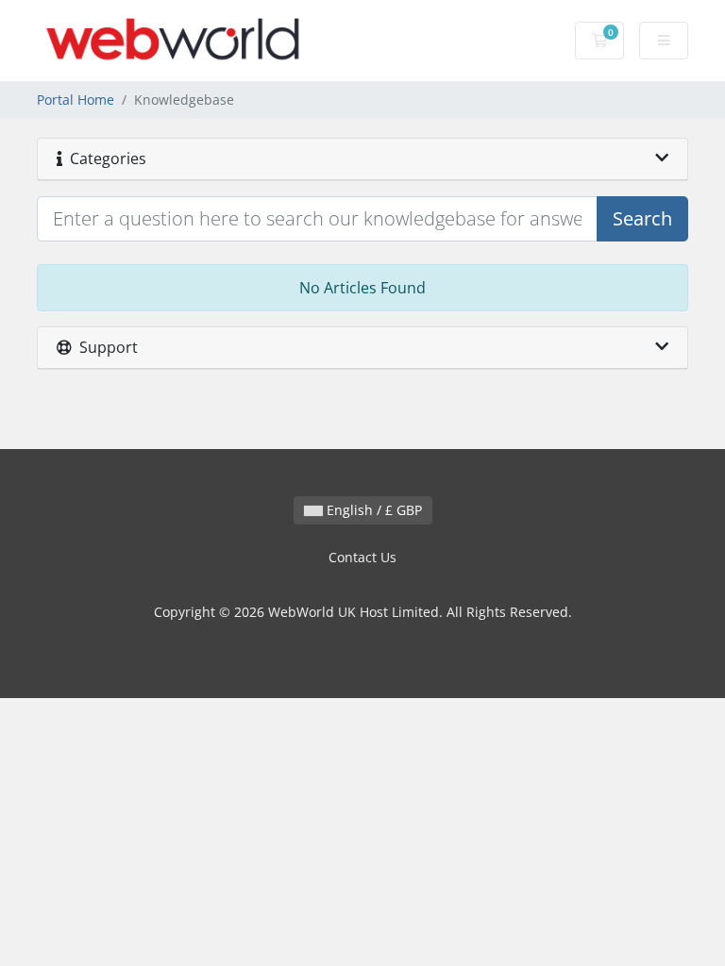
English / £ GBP (372, 510)
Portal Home (75, 99)
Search (642, 218)
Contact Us (362, 557)
